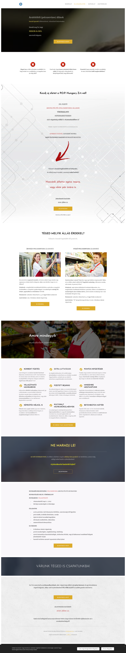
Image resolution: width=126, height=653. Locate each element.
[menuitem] (69, 4)
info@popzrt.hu (70, 631)
